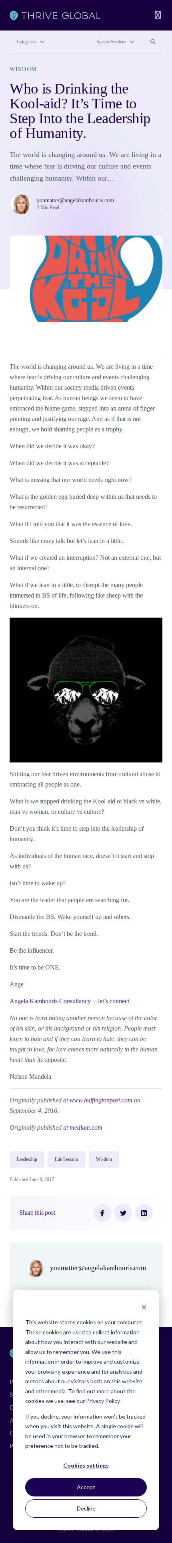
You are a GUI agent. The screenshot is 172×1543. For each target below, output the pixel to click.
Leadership (27, 1159)
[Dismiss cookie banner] (144, 1307)
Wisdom (23, 69)
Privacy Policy (103, 1400)
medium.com (86, 1127)
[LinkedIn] (144, 1213)
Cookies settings (86, 1465)
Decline (86, 1508)
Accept (86, 1487)
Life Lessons (67, 1159)
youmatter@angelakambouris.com (75, 200)
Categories (26, 42)
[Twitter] (123, 1213)
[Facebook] (102, 1213)
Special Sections (111, 42)
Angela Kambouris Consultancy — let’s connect (69, 1001)
